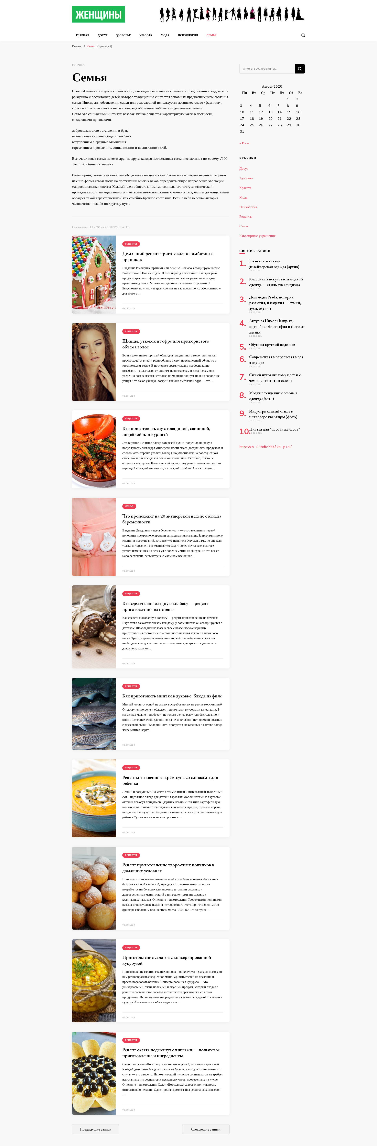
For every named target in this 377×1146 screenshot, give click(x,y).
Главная (82, 35)
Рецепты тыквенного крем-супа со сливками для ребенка (170, 780)
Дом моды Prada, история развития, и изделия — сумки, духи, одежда (275, 303)
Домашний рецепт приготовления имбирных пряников (167, 256)
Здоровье (123, 35)
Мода (165, 35)
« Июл (244, 143)
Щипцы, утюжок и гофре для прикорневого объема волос (165, 344)
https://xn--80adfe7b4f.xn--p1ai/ (265, 446)
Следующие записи (206, 1129)
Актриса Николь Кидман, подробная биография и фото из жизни (277, 326)
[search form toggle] (303, 35)
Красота (145, 35)
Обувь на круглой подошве (272, 344)
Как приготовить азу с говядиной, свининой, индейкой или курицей (166, 431)
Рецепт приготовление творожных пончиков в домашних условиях (168, 868)
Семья (211, 35)
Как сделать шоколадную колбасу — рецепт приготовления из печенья (165, 606)
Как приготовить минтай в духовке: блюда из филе (172, 696)
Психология (188, 35)
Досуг (103, 35)
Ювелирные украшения (257, 235)
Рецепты (131, 244)
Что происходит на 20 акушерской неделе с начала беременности (171, 519)
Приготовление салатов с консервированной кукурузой (166, 960)
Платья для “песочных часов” (274, 429)
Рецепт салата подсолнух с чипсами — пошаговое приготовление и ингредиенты (171, 1053)
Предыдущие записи (95, 1129)
